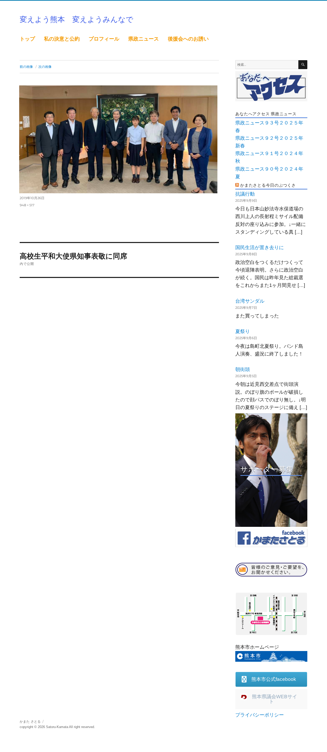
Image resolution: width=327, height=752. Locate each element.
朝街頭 (242, 369)
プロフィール (104, 39)
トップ (27, 39)
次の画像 (45, 67)
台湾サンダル (249, 301)
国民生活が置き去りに (259, 247)
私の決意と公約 (62, 39)
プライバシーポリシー (259, 715)
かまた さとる (30, 721)
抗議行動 (245, 194)
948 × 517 (27, 205)
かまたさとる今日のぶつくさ (268, 185)
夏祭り (242, 331)
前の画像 (26, 67)
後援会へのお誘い (188, 39)
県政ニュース (143, 39)
